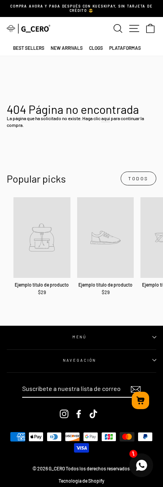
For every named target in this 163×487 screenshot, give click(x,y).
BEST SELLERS (28, 48)
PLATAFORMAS (125, 48)
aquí (105, 118)
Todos (138, 178)
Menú (79, 336)
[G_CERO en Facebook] (78, 414)
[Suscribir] (136, 389)
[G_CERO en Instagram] (64, 414)
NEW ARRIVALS (67, 48)
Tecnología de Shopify (81, 480)
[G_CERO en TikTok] (93, 414)
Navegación (80, 360)
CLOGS (96, 48)
